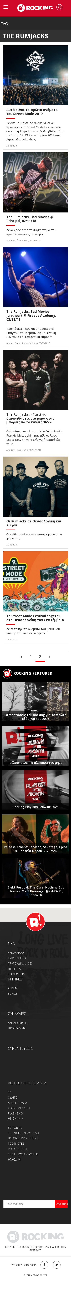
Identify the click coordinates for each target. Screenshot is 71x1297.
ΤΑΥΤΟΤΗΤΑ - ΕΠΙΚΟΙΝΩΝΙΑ (23, 1265)
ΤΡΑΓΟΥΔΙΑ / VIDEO (20, 963)
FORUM (14, 1159)
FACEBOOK (44, 1265)
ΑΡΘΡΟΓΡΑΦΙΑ (17, 1103)
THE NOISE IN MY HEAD (23, 1133)
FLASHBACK (15, 1113)
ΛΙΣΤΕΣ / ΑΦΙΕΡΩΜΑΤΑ (27, 1082)
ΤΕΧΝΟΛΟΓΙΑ (16, 974)
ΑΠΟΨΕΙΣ (16, 1118)
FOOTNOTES (16, 1143)
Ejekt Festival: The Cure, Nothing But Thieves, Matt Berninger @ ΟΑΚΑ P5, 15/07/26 (35, 891)
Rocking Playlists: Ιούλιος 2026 (35, 807)
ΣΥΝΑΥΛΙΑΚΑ (16, 953)
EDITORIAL (15, 1128)
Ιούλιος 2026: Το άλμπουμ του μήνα (35, 763)
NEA (11, 943)
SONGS (12, 994)
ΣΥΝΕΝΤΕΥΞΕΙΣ (20, 1048)
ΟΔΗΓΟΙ (13, 1097)
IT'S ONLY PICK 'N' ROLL (23, 1138)
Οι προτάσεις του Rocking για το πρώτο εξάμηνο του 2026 (35, 717)
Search (59, 7)
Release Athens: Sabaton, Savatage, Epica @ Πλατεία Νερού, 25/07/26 (35, 849)
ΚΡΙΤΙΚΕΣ (15, 978)
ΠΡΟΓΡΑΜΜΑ (17, 1028)
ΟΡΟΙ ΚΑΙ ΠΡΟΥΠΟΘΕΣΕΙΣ (35, 1275)
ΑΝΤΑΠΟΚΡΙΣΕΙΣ (18, 1023)
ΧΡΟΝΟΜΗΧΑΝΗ (19, 1108)
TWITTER (56, 1265)
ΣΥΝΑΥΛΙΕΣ (17, 1013)
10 (9, 1092)
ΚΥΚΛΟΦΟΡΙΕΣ (17, 958)
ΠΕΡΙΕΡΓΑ (14, 969)
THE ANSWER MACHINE (23, 1154)
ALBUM (13, 988)
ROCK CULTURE (18, 1149)
